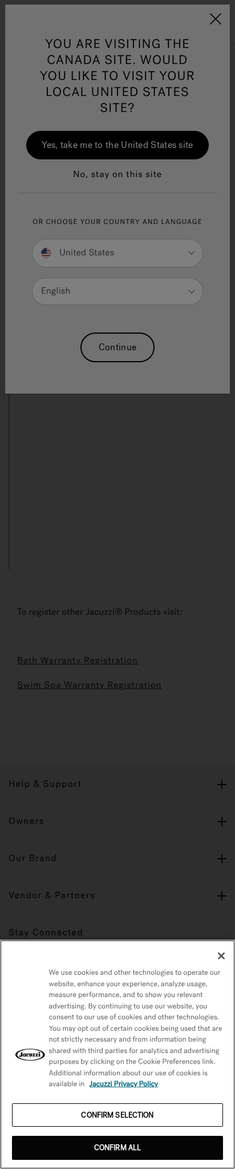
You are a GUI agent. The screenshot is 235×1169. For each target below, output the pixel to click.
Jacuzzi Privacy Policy (124, 1084)
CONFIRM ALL (117, 1147)
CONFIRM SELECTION (117, 1115)
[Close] (221, 955)
